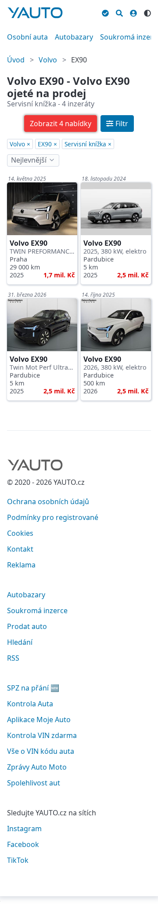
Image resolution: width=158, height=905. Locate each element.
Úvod (16, 60)
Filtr (121, 123)
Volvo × (20, 144)
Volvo (48, 60)
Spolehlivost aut (33, 783)
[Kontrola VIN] (105, 12)
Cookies (20, 533)
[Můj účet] (133, 12)
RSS (13, 658)
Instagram (24, 828)
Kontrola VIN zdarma (42, 735)
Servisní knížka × (88, 144)
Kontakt (20, 549)
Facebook (23, 844)
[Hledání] (119, 12)
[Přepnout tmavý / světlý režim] (147, 11)
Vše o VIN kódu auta (40, 751)
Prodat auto (27, 626)
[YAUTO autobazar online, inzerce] (35, 13)
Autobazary (74, 37)
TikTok (18, 860)
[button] (60, 123)
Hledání (19, 642)
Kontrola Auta (30, 704)
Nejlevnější (29, 160)
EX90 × (47, 144)
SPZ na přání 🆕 (33, 688)
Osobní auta (27, 37)
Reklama (21, 565)
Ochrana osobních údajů (48, 501)
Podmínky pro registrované (52, 517)
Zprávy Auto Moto (37, 767)
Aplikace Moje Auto (39, 719)
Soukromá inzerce (37, 610)
